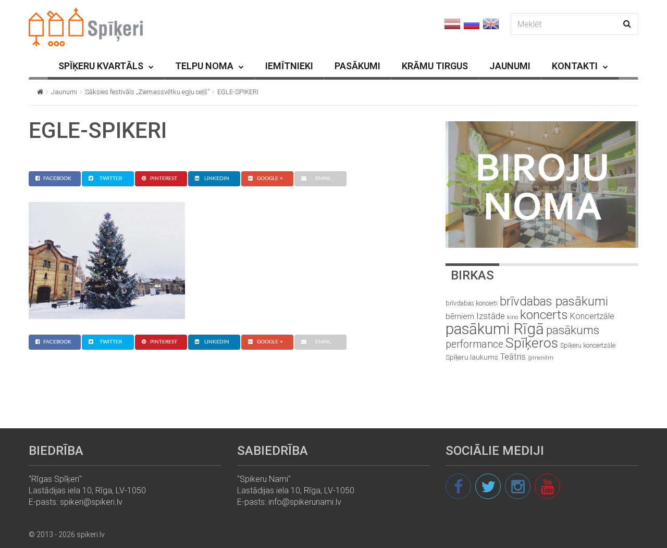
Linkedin (216, 178)
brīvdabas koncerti (472, 303)
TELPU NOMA (204, 65)
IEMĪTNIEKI (289, 65)
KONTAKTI (575, 65)
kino (512, 317)
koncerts (544, 314)
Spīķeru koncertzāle (587, 345)
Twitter (111, 178)
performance (474, 344)
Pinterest (163, 178)
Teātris (513, 357)
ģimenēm (540, 357)
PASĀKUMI (357, 65)
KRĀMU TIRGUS (435, 65)
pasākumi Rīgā (495, 329)
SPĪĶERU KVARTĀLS (100, 65)
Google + (270, 178)
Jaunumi (64, 92)
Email (323, 178)
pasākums (572, 330)
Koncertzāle (592, 316)
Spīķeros (531, 343)
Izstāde (490, 316)
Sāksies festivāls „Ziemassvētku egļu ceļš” (147, 92)
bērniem (460, 316)
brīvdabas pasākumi (554, 301)
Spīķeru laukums (472, 357)
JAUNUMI (509, 65)
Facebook (57, 178)
